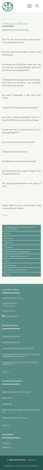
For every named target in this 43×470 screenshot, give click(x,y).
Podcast (7, 274)
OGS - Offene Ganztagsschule (16, 256)
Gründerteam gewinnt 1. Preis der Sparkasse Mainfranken (20, 363)
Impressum (6, 443)
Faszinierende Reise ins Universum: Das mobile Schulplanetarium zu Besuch (21, 355)
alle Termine (6, 425)
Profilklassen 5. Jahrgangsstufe (16, 251)
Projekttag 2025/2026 (11, 342)
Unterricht (8, 242)
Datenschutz (6, 447)
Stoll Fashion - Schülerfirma (15, 270)
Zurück (5, 215)
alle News (5, 372)
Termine (7, 233)
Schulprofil (8, 247)
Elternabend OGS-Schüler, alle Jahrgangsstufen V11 (21, 411)
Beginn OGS (7, 398)
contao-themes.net (32, 466)
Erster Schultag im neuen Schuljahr (16, 392)
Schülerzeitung (10, 265)
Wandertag (6, 404)
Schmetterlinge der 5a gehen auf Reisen (18, 348)
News (6, 261)
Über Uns (8, 238)
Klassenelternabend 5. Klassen (14, 418)
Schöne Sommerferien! (11, 336)
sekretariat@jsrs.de (11, 316)
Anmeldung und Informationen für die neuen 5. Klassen (19, 228)
